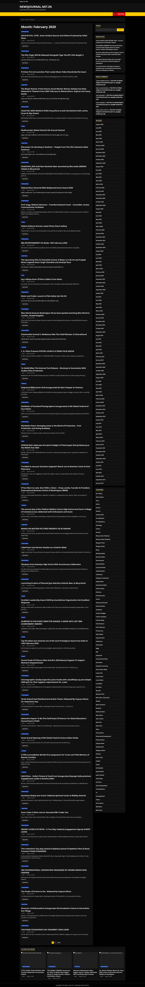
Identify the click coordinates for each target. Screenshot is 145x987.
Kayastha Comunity (102, 666)
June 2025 (99, 173)
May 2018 (99, 472)
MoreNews (78, 985)
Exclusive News (25, 51)
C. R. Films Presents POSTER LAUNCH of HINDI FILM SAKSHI (47, 351)
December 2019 (100, 406)
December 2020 (100, 363)
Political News (100, 740)
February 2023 (100, 272)
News (23, 441)
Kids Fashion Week (101, 669)
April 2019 (99, 434)
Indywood (24, 383)
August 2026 (99, 124)
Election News (100, 588)
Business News (25, 162)
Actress (23, 222)
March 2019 (99, 437)
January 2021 (100, 360)
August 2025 (99, 166)
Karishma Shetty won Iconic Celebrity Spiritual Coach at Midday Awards (53, 795)
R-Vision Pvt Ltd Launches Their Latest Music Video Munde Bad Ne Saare (53, 72)
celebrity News (100, 571)
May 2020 (99, 388)
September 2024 (100, 205)
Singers (98, 761)
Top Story (99, 782)
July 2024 (98, 212)
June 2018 (99, 469)
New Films (99, 726)
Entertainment (100, 595)
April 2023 (99, 265)
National (98, 708)
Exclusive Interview (102, 603)
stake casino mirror (102, 110)
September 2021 (100, 332)
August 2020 (99, 378)
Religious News (100, 750)
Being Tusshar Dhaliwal (103, 539)
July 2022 (98, 297)
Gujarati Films (100, 638)
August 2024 (99, 209)
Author (98, 529)
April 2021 (99, 349)
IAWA (97, 648)
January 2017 (100, 483)
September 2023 (100, 247)
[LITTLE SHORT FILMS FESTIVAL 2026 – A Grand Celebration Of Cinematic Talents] (33, 960)
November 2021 (100, 325)
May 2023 (99, 261)
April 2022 (99, 307)
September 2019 (100, 416)
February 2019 (100, 441)
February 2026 (100, 145)
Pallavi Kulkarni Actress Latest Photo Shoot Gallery (44, 226)
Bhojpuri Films (100, 543)
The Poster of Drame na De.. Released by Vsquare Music (46, 891)
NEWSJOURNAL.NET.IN (36, 7)
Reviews (98, 754)
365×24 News (100, 497)
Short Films (99, 757)
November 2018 (100, 451)
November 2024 (100, 198)
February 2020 (100, 399)
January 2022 (100, 318)
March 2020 (99, 395)
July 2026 (98, 128)
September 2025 (100, 163)
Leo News (24, 347)
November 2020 (100, 367)
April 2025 (99, 181)
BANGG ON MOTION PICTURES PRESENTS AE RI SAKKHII (46, 528)
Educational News (101, 585)
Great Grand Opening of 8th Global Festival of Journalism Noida (49, 738)
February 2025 (100, 188)
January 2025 (100, 191)
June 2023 (99, 258)
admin (23, 40)
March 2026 (99, 142)
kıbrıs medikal (100, 102)
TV (96, 792)
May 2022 (99, 304)
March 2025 (99, 184)
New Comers (99, 719)
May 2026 (99, 135)
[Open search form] (111, 14)
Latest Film (99, 673)
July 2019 (98, 423)
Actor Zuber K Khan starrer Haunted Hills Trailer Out (44, 812)
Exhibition (99, 610)
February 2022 (100, 314)
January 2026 (100, 149)
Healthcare (99, 641)
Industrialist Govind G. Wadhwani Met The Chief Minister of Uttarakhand (54, 334)
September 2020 (100, 374)
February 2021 (100, 356)
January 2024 (100, 233)
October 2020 (100, 370)
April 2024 (99, 223)
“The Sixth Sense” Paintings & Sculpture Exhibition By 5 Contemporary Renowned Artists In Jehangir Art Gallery (108, 68)
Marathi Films (100, 694)
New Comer (99, 715)
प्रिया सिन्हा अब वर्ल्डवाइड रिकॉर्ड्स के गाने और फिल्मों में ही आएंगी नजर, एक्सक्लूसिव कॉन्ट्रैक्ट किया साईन (109, 83)
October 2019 (100, 413)
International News (102, 659)
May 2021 (99, 346)
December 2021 (100, 321)
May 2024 (99, 219)
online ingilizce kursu (102, 81)
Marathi (98, 690)
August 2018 (99, 462)
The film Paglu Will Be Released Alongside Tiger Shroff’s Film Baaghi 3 (52, 55)
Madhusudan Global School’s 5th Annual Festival (43, 130)
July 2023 (98, 254)
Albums (23, 364)
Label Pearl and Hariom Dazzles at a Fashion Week (44, 547)
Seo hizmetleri (100, 95)
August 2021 (99, 335)
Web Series (99, 810)
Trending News (25, 309)
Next (59, 942)
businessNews (100, 564)
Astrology (99, 525)
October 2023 (100, 244)
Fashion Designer (101, 617)
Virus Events (99, 803)
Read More (25, 46)
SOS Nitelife (99, 768)
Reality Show (100, 747)
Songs (98, 764)
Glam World (99, 634)
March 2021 (99, 353)
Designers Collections (102, 578)
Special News (100, 771)
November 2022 (100, 283)
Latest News (24, 143)
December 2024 (100, 195)
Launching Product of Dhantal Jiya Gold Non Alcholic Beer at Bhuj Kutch (53, 583)
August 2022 (99, 293)
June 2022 (99, 300)
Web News (99, 807)
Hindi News (99, 645)
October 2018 (100, 455)
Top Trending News (101, 785)
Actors (98, 504)
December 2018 (100, 448)
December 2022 (100, 279)
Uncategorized (100, 796)
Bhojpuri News (100, 546)
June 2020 (99, 385)
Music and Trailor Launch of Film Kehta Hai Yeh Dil (43, 296)
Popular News (100, 743)
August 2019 (99, 420)
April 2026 (99, 138)
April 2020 (99, 392)
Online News (100, 733)
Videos (98, 800)
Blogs (97, 550)
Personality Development (103, 736)
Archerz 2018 (100, 515)
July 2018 (98, 465)
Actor (23, 275)
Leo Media (99, 683)
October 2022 (100, 286)
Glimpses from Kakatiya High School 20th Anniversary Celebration (51, 564)
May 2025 (99, 177)
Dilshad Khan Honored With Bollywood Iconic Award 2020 (47, 187)
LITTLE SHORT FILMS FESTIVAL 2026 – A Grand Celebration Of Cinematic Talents (33, 972)
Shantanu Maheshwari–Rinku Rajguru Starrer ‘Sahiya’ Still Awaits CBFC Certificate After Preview (110, 54)
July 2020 (98, 381)
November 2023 (100, 240)
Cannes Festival (100, 567)
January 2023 (100, 275)
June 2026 (99, 131)
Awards (23, 596)
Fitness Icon (99, 631)
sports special (100, 775)
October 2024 (100, 202)
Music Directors (100, 705)
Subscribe (121, 14)
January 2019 (100, 444)
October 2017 (100, 476)
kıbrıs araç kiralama (102, 88)
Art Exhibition (100, 518)
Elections (98, 592)
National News (100, 712)
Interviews (99, 662)
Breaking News (25, 31)
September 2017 (100, 480)
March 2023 (99, 268)
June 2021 (99, 342)
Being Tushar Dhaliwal (103, 536)
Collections (99, 574)
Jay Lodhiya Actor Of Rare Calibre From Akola (41, 279)
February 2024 (100, 230)
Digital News (100, 581)
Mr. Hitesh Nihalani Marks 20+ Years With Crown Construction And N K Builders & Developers (108, 61)
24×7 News (99, 493)
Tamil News (99, 778)
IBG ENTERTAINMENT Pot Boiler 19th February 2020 (44, 243)
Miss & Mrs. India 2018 (102, 697)
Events (23, 126)
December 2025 (100, 152)
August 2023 (99, 251)
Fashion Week (25, 543)
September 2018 (100, 458)
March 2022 (99, 311)
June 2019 (99, 427)
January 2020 (100, 402)
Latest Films (24, 84)
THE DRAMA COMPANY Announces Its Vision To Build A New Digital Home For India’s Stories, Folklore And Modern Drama (109, 47)
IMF (97, 652)
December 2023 (100, 237)
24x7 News (77, 966)
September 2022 (100, 290)
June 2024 (99, 216)
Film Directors (100, 624)
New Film (99, 722)
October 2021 (100, 328)
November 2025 (100, 156)
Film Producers (100, 627)
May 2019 (99, 430)
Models (98, 701)
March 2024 (99, 226)
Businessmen (100, 560)
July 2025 (98, 170)
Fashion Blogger (101, 613)
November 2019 (100, 409)
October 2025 (100, 159)
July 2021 (98, 339)
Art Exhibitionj (100, 522)
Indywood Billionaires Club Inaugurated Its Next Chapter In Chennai (52, 387)
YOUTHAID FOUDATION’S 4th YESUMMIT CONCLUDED (45, 929)
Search (98, 25)
